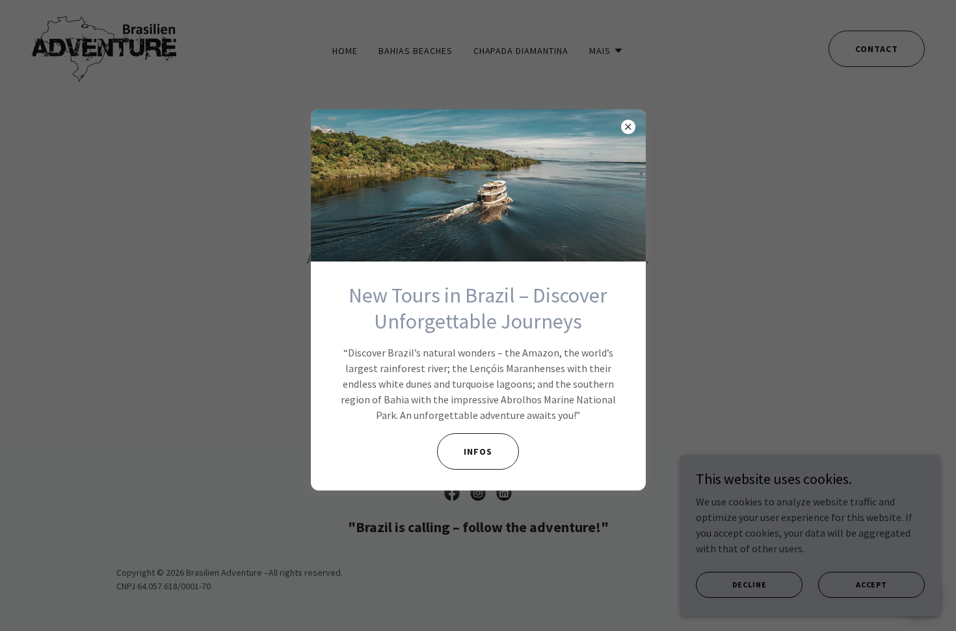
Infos (478, 451)
